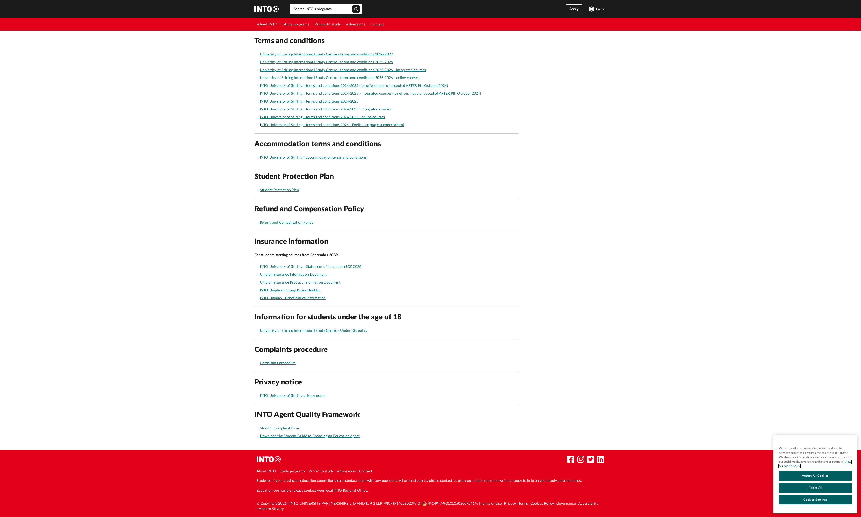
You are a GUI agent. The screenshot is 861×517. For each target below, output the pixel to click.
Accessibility (588, 503)
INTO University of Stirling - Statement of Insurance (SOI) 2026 (310, 266)
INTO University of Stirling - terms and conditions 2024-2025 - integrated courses (325, 109)
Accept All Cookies (815, 475)
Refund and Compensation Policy (286, 222)
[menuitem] (267, 24)
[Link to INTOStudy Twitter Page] (591, 459)
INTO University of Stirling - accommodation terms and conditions (313, 157)
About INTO (267, 24)
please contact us (443, 480)
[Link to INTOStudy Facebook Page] (571, 459)
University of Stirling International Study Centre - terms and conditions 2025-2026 (326, 62)
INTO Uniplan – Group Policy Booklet (290, 290)
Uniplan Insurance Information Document (293, 274)
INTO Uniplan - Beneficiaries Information (293, 298)
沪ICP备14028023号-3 (401, 503)
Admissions (355, 24)
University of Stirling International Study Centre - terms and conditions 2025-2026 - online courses (339, 78)
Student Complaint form (279, 428)
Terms (523, 503)
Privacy (510, 503)
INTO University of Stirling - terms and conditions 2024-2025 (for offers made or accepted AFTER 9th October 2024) (354, 85)
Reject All (815, 487)
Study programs (296, 24)
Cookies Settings (815, 499)
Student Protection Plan (279, 190)
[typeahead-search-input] (356, 9)
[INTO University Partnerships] (269, 459)
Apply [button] (574, 9)
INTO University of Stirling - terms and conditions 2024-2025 (309, 101)
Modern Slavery (271, 509)
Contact (377, 24)
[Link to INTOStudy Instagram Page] (581, 459)
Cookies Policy (542, 503)
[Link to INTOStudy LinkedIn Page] (600, 459)
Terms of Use (491, 503)
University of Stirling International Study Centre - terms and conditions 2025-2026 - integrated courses (343, 70)
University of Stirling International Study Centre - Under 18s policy (313, 330)
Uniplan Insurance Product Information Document (300, 282)
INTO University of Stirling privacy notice (293, 395)
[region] (815, 474)
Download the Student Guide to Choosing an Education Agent (310, 436)
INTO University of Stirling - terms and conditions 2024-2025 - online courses (322, 117)
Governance (566, 503)
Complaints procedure (278, 363)
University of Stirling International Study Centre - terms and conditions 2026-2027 (326, 54)
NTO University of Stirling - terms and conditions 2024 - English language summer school (332, 125)
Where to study (328, 24)
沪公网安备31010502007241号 (453, 503)
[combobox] (326, 9)
